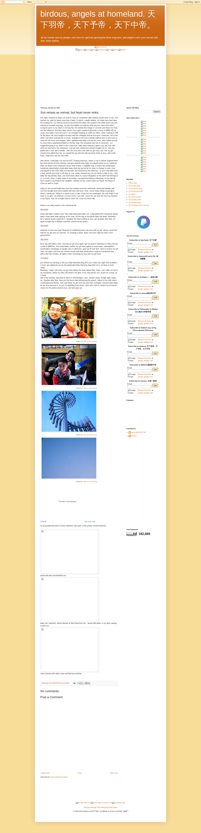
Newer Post (45, 773)
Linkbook (92, 807)
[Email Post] (74, 683)
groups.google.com (145, 252)
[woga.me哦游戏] (143, 164)
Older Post (114, 773)
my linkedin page (135, 202)
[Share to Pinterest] (89, 683)
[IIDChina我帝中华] (143, 146)
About (86, 807)
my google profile (135, 200)
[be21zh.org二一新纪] (143, 121)
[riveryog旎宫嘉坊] (143, 135)
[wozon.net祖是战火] (143, 157)
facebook (108, 807)
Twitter (115, 807)
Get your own (90, 521)
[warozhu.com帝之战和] (143, 169)
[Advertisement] (100, 70)
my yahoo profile (135, 197)
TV (98, 807)
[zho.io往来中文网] (143, 126)
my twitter (132, 194)
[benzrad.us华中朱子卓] (143, 123)
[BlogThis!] (81, 683)
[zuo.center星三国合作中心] (143, 166)
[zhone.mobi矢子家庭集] (143, 148)
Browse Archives (144, 250)
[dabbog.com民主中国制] (143, 162)
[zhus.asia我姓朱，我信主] (143, 130)
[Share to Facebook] (86, 683)
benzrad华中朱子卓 (138, 432)
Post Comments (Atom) (59, 777)
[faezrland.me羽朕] (143, 128)
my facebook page (135, 189)
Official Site (133, 183)
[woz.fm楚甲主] (143, 171)
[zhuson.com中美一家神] (143, 144)
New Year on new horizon (88, 341)
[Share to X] (83, 683)
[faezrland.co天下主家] (143, 159)
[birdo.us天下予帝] (143, 151)
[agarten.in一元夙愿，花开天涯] (143, 133)
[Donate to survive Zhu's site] (144, 230)
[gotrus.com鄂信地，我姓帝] (143, 139)
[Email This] (78, 683)
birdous (134, 436)
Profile (101, 807)
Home (80, 773)
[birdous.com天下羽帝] (143, 153)
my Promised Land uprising (139, 205)
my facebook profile (136, 191)
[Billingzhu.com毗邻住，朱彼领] (143, 141)
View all (43, 521)
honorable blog (134, 186)
